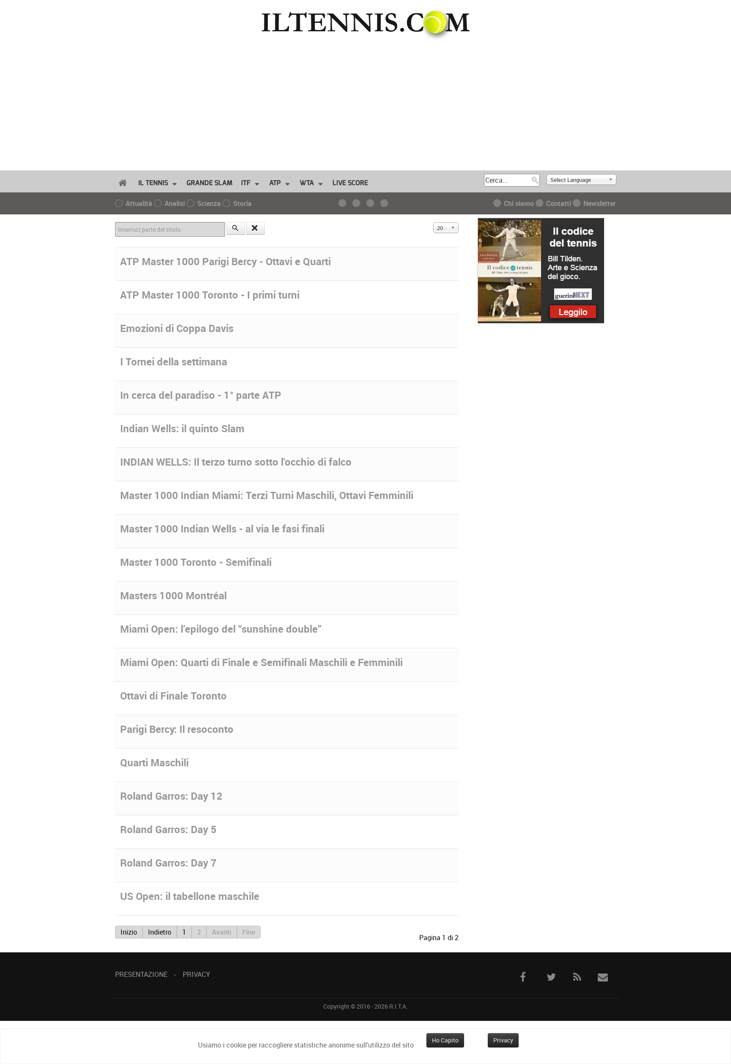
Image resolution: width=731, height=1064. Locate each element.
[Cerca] (236, 228)
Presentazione (141, 974)
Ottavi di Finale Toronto (173, 695)
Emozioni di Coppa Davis (177, 328)
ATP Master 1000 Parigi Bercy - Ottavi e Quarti (225, 261)
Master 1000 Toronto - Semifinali (196, 562)
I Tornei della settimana (173, 361)
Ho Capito (445, 1040)
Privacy (196, 974)
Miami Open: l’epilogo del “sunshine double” (221, 629)
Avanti (221, 932)
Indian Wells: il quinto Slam (182, 428)
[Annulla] (255, 228)
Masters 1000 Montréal (173, 595)
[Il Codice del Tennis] (540, 269)
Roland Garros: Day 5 (168, 829)
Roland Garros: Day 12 (171, 796)
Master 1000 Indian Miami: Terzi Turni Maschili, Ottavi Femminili (266, 495)
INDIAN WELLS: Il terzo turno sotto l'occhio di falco (236, 462)
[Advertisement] (365, 104)
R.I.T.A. (398, 1006)
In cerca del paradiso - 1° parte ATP (200, 395)
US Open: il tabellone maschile (189, 896)
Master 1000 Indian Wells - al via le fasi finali (222, 528)
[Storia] (386, 203)
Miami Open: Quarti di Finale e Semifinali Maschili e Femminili (261, 662)
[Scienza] (372, 203)
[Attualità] (344, 203)
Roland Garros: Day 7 (168, 862)
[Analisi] (358, 203)
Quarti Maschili (154, 762)
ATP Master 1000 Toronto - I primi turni (210, 295)
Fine (248, 932)
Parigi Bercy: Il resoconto (177, 729)
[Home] (124, 183)
